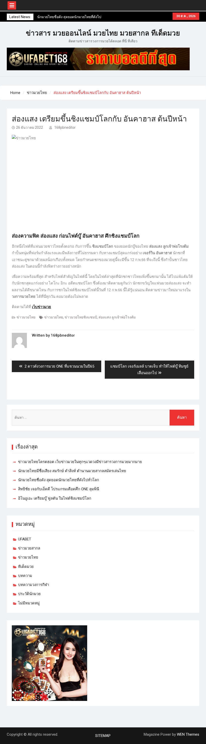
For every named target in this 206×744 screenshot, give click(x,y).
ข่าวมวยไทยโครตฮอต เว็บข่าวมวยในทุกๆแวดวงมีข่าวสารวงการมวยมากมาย (80, 462)
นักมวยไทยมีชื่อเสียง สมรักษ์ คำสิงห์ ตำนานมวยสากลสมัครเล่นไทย (72, 471)
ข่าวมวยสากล (29, 548)
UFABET (24, 539)
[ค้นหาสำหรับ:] (103, 418)
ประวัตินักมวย (29, 594)
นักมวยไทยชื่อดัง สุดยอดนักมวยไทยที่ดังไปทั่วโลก (58, 480)
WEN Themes (188, 734)
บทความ (25, 575)
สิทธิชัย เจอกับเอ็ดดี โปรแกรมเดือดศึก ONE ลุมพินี (58, 489)
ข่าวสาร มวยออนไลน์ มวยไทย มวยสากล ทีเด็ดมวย (103, 33)
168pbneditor (65, 127)
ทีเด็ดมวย (26, 566)
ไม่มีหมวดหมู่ (29, 603)
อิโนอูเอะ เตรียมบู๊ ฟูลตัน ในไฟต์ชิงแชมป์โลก (54, 498)
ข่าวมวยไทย (26, 317)
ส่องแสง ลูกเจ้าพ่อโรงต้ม (117, 317)
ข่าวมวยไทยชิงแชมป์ (81, 317)
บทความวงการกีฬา (33, 585)
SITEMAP (103, 735)
